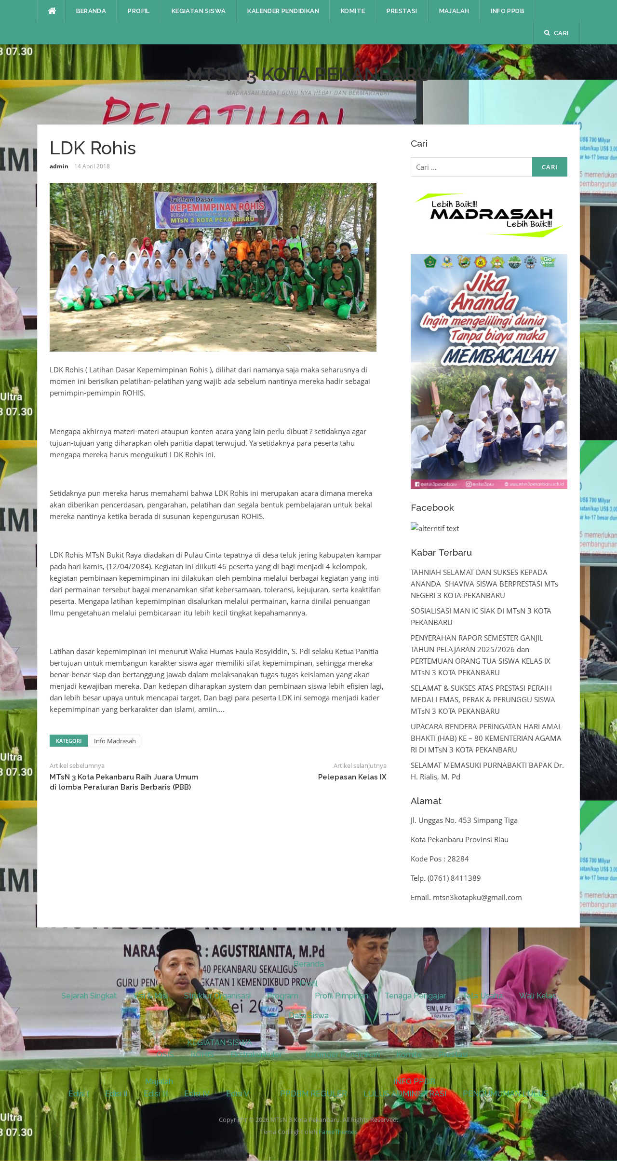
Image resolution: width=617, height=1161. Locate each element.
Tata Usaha (482, 995)
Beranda (91, 10)
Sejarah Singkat (89, 995)
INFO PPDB (507, 10)
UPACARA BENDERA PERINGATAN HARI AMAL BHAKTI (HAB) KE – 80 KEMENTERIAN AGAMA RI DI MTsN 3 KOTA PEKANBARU (486, 738)
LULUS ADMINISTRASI (404, 1093)
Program (282, 995)
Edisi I (78, 1093)
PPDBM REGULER (313, 1093)
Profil (138, 10)
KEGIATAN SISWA (199, 10)
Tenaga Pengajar (415, 995)
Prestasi (402, 10)
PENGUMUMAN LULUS (506, 1093)
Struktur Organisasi (217, 995)
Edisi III (156, 1093)
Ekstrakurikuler (256, 1054)
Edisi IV (197, 1093)
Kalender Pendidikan (283, 10)
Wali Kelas (537, 995)
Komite (353, 10)
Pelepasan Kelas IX (352, 777)
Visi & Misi (150, 995)
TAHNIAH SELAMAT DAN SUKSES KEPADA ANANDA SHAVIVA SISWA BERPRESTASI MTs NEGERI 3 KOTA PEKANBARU (484, 583)
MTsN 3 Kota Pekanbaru (308, 74)
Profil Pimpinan (341, 995)
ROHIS (202, 1054)
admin (59, 166)
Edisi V (237, 1093)
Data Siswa (309, 1015)
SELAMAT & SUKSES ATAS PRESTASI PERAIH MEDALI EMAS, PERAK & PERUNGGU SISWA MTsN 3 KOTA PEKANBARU (483, 699)
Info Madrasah (115, 741)
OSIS (165, 1054)
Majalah (454, 10)
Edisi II (116, 1093)
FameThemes (338, 1131)
